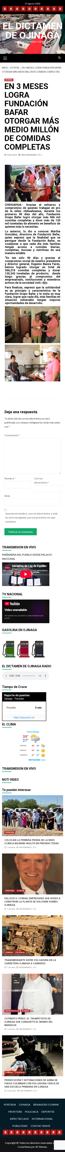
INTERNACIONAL (42, 1118)
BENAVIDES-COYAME (46, 1104)
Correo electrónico (41, 480)
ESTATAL (8, 80)
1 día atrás (11, 847)
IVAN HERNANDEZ (29, 155)
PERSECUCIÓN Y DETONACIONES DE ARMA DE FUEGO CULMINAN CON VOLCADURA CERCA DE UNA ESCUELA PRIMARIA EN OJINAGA (31, 1083)
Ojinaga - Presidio (14, 698)
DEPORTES (47, 1111)
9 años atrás (12, 155)
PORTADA (10, 1104)
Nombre (10, 478)
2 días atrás (11, 1091)
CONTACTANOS (40, 1125)
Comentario (12, 435)
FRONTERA (9, 832)
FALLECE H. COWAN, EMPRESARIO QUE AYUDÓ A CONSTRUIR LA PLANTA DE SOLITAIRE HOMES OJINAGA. (32, 901)
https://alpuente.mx (24, 717)
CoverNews (24, 1146)
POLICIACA (20, 952)
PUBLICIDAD (20, 1125)
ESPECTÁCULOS (12, 1011)
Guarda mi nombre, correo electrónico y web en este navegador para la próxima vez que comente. (31, 517)
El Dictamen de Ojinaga (33, 30)
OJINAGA (20, 891)
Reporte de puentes (17, 695)
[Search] (60, 58)
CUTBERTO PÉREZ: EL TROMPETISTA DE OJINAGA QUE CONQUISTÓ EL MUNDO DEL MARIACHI (28, 1022)
